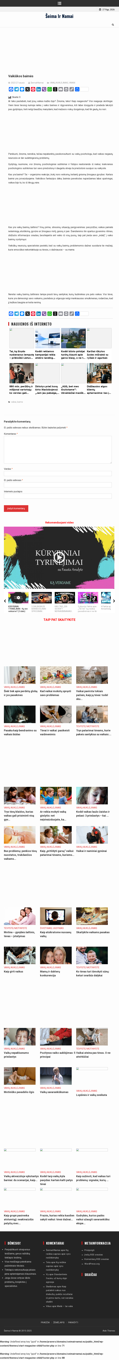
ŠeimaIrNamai (37, 83)
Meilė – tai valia (65, 1306)
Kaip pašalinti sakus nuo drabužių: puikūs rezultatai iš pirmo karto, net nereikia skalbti (59, 1294)
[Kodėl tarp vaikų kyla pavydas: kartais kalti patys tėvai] (56, 1150)
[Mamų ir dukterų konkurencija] (56, 963)
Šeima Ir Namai (59, 16)
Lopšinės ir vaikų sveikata (91, 1094)
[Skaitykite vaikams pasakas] (92, 924)
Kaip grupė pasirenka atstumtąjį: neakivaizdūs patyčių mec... (19, 1219)
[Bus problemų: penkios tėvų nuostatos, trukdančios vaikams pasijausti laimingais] (20, 842)
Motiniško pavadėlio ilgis (19, 1092)
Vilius (49, 1306)
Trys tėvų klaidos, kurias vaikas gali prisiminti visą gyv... (19, 815)
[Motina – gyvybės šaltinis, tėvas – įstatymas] (20, 924)
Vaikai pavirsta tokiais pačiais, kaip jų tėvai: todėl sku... (92, 695)
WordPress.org (92, 1263)
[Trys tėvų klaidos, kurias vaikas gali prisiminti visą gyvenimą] (20, 803)
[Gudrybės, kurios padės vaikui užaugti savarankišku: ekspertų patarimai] (92, 1189)
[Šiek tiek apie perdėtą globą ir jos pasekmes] (20, 683)
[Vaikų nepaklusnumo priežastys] (20, 1044)
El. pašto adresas (13, 480)
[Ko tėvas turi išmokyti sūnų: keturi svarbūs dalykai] (92, 963)
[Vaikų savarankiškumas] (56, 1084)
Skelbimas (51, 1286)
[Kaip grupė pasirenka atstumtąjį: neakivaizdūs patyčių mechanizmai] (20, 1189)
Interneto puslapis (13, 491)
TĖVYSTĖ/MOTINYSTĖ (87, 726)
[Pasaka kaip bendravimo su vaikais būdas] (20, 722)
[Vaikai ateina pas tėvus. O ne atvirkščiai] (92, 1044)
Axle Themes (109, 1330)
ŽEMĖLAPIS (59, 1322)
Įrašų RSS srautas (93, 1254)
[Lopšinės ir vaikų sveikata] (92, 1069)
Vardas (8, 469)
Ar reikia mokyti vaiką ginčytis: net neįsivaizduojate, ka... (53, 815)
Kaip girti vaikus (13, 971)
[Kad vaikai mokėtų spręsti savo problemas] (56, 683)
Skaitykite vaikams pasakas (93, 932)
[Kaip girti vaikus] (20, 963)
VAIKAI (72, 83)
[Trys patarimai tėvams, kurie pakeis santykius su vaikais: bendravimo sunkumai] (92, 722)
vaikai (13, 402)
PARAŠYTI (73, 1322)
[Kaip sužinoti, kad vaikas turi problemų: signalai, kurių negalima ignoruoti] (92, 1150)
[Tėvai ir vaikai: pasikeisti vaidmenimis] (56, 722)
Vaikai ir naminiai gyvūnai (91, 850)
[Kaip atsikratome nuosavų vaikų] (56, 924)
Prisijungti (89, 1250)
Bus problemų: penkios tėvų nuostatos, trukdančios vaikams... (20, 854)
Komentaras (11, 433)
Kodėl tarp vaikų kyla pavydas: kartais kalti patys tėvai (56, 1180)
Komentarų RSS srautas (96, 1259)
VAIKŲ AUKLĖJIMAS (59, 83)
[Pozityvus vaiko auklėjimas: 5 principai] (56, 1044)
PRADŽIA (45, 1322)
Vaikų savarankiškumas (54, 1092)
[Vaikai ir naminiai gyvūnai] (92, 842)
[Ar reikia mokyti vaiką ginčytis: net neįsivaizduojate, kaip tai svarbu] (56, 803)
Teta (48, 1262)
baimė (20, 402)
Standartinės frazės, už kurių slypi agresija (56, 1278)
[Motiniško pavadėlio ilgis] (20, 1084)
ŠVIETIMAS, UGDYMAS (52, 928)
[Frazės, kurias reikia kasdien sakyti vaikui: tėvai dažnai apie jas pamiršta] (56, 1189)
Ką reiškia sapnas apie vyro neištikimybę (58, 1254)
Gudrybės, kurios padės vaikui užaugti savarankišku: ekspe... (93, 1219)
